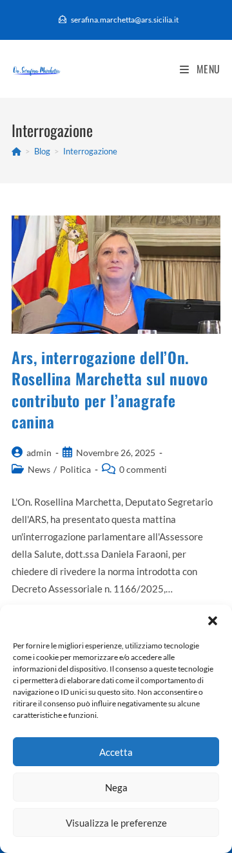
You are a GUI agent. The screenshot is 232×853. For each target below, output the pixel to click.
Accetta (116, 752)
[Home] (16, 151)
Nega (116, 787)
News (39, 469)
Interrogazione (90, 151)
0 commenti (143, 469)
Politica (75, 469)
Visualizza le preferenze (116, 823)
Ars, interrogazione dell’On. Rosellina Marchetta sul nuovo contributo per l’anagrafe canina (110, 389)
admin (39, 452)
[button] (212, 620)
